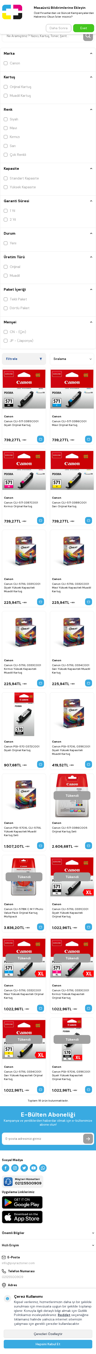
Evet (83, 28)
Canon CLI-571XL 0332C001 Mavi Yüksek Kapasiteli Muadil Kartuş (71, 587)
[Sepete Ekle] (40, 439)
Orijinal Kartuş (20, 87)
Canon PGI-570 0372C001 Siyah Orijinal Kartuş (21, 748)
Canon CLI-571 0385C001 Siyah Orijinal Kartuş (21, 423)
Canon (15, 63)
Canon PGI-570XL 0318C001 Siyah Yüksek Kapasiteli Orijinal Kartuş (71, 1075)
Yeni (13, 243)
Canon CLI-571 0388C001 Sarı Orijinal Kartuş (69, 504)
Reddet (64, 1315)
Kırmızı (15, 137)
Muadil (15, 275)
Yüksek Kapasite (23, 187)
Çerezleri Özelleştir (48, 1334)
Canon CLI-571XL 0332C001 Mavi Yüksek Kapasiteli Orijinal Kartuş (24, 994)
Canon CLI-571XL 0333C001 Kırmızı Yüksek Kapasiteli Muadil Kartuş (22, 668)
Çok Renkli (18, 154)
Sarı (13, 146)
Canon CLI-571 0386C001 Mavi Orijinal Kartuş (69, 423)
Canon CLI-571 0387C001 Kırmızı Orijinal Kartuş (21, 504)
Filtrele (11, 359)
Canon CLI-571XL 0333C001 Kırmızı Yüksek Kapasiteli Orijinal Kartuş (70, 994)
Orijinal (15, 267)
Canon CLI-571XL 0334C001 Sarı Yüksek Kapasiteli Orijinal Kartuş (23, 1075)
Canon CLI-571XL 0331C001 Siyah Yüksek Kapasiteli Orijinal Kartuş (70, 912)
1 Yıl (12, 210)
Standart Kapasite (24, 178)
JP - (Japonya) (21, 340)
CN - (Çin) (18, 332)
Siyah (14, 119)
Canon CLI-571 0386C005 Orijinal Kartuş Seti (69, 829)
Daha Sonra (59, 28)
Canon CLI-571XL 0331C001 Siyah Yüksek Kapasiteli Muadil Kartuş (22, 587)
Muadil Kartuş (20, 95)
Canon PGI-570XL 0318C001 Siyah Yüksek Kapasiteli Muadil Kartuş (71, 750)
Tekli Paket (18, 299)
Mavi (13, 128)
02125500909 (12, 1277)
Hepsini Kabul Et (48, 1344)
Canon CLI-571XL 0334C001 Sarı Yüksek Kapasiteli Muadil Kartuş (71, 668)
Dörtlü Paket (20, 308)
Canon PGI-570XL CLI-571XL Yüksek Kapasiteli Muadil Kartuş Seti (22, 831)
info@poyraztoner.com (18, 1263)
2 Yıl (13, 219)
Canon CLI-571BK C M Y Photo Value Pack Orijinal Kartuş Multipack (23, 912)
